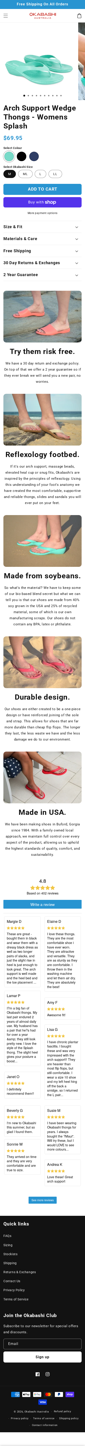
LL (55, 174)
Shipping (10, 1263)
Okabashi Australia (36, 1411)
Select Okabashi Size (18, 167)
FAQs (7, 1236)
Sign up (42, 1357)
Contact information (45, 1425)
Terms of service (44, 1418)
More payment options (43, 213)
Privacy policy (20, 1418)
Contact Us (11, 1281)
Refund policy (62, 1411)
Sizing (8, 1245)
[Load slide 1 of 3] (24, 96)
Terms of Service (16, 1299)
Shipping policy (69, 1418)
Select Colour (12, 148)
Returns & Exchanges (19, 1272)
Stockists (10, 1254)
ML (25, 174)
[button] (6, 16)
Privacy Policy (14, 1290)
